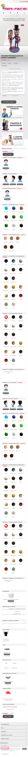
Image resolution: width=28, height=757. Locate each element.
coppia (8, 89)
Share (9, 63)
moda (12, 89)
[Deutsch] (27, 1)
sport (16, 88)
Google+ (16, 63)
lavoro (22, 88)
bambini (19, 88)
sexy (9, 89)
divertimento (4, 89)
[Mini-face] (14, 7)
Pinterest (5, 65)
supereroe (14, 89)
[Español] (24, 1)
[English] (22, 1)
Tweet (4, 63)
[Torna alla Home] (1, 16)
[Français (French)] (20, 1)
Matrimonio (13, 88)
